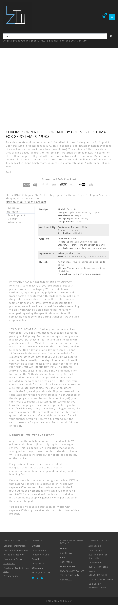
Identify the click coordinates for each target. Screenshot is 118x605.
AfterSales (9, 563)
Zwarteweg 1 (95, 550)
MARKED (77, 233)
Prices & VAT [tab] (15, 222)
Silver (78, 253)
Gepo (81, 195)
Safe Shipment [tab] (16, 215)
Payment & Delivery (14, 559)
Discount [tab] (13, 218)
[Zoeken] (111, 36)
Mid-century (81, 218)
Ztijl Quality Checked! (86, 241)
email (38, 510)
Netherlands (74, 230)
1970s (79, 221)
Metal (91, 256)
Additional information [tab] (13, 210)
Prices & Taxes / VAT (14, 554)
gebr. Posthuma (66, 195)
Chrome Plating (77, 256)
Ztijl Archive (42, 195)
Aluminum (100, 256)
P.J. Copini (92, 195)
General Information (14, 545)
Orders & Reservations (15, 550)
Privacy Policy (10, 576)
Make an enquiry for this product (26, 201)
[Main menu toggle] (112, 17)
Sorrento (104, 195)
